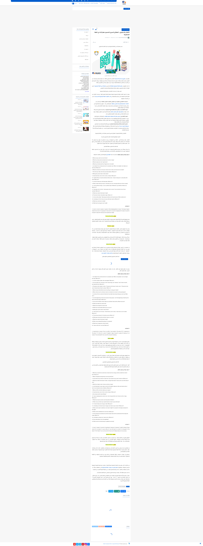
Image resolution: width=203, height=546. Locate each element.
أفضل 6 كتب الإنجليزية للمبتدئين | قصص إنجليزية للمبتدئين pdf (78, 103)
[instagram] (85, 544)
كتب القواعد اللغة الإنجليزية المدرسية (103, 96)
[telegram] (80, 544)
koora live (86, 45)
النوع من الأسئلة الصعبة (120, 78)
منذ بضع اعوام (79, 99)
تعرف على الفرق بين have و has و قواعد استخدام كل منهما (78, 124)
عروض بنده (86, 49)
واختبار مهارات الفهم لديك (107, 253)
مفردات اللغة (102, 3)
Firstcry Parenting (109, 216)
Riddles (109, 338)
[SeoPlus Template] (128, 544)
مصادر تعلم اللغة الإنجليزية (111, 3)
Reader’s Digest (109, 434)
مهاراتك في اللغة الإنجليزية (100, 86)
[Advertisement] (101, 18)
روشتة (87, 35)
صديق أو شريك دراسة (124, 126)
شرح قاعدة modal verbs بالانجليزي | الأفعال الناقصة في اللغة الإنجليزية (78, 110)
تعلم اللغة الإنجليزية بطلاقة (116, 86)
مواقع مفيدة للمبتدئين (94, 3)
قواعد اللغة (81, 3)
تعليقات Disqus (95, 526)
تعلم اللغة (86, 59)
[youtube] (74, 544)
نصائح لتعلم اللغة (87, 3)
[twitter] (77, 544)
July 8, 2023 (87, 91)
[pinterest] (83, 544)
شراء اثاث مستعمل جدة (84, 52)
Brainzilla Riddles (109, 352)
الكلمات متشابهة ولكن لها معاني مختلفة (120, 103)
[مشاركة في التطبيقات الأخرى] (106, 491)
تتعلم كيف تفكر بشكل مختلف (117, 111)
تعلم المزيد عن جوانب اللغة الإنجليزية (110, 467)
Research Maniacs (109, 444)
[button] (123, 491)
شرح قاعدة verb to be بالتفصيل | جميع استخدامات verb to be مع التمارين (77, 117)
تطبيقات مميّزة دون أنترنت (83, 38)
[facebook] (88, 544)
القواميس (108, 154)
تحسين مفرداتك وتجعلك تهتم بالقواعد (112, 116)
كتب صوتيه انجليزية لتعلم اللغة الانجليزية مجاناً (78, 131)
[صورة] (86, 101)
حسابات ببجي (85, 42)
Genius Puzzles (109, 244)
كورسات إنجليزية (74, 3)
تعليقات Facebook (108, 526)
